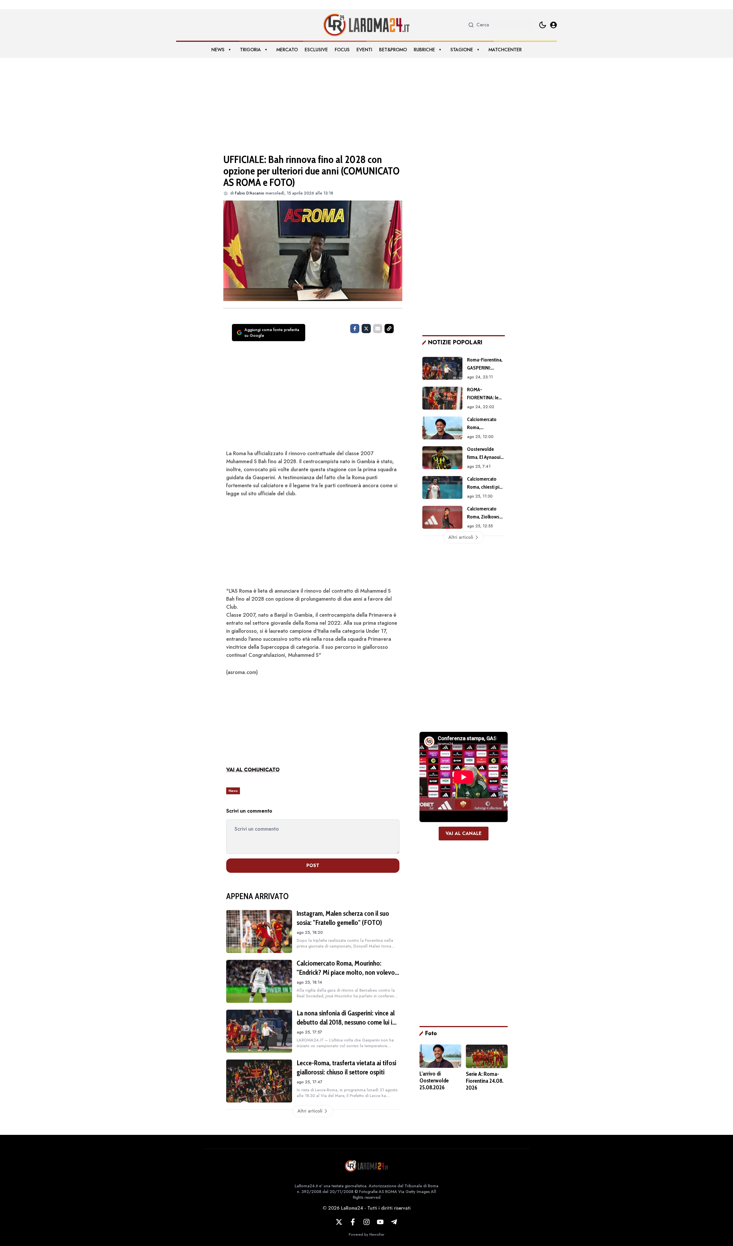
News (217, 49)
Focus (342, 49)
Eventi (364, 49)
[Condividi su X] (366, 328)
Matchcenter (505, 49)
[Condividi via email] (377, 328)
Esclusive (316, 49)
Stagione (461, 49)
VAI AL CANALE (464, 833)
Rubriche (424, 49)
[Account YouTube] (380, 1222)
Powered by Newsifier (366, 1234)
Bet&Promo (393, 49)
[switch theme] (543, 25)
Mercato (287, 49)
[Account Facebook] (352, 1222)
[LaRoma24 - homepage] (366, 25)
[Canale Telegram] (394, 1222)
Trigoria (250, 49)
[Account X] (339, 1222)
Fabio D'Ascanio (249, 193)
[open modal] (553, 24)
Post (312, 865)
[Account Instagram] (366, 1222)
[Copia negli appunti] (389, 328)
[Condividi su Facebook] (354, 328)
